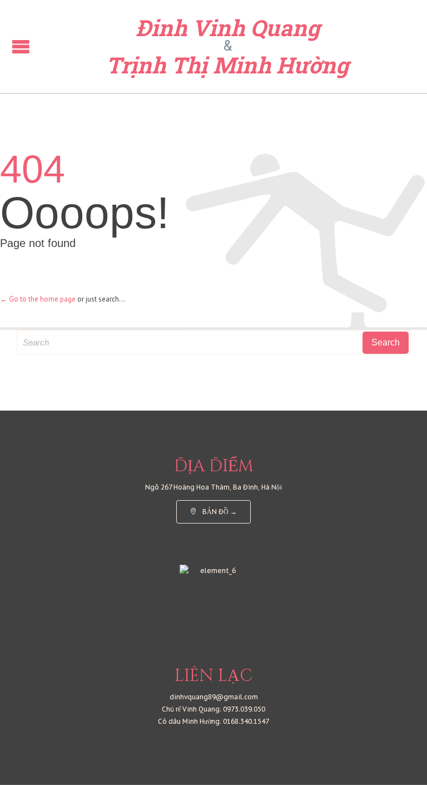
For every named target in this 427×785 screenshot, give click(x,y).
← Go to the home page (38, 299)
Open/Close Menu (21, 46)
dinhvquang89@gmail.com (214, 697)
